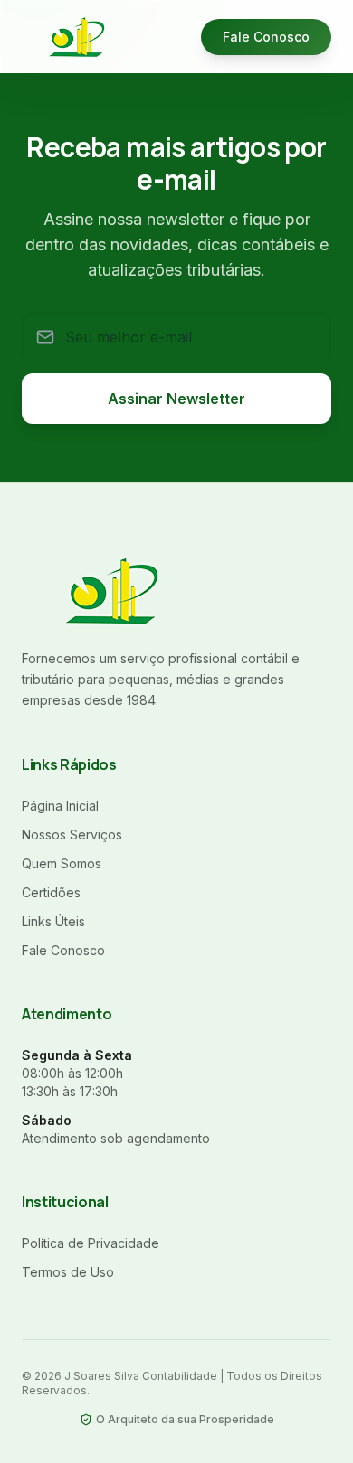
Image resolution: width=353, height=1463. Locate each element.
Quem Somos (61, 863)
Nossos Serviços (72, 834)
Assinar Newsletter (176, 398)
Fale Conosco (266, 36)
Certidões (51, 892)
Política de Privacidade (90, 1243)
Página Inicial (60, 805)
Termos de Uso (68, 1272)
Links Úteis (53, 921)
